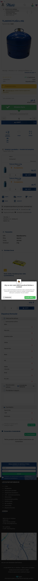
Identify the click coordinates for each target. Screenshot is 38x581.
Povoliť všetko (29, 297)
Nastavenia (8, 297)
